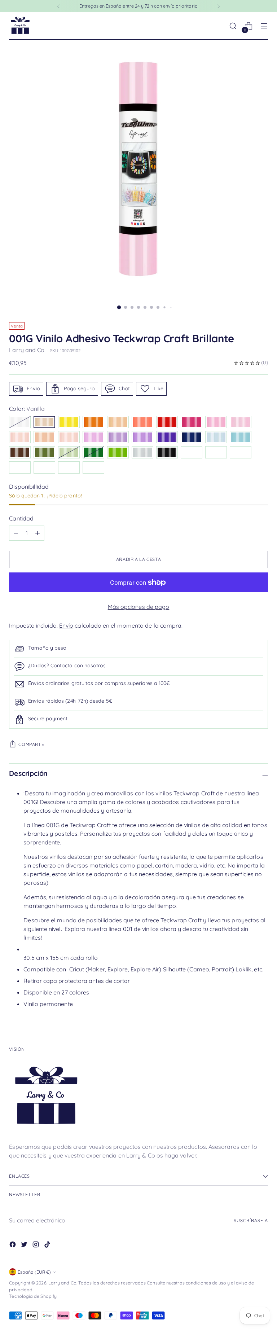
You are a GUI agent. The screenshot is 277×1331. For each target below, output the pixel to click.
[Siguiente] (219, 6)
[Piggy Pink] (20, 437)
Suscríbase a (251, 1220)
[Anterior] (58, 6)
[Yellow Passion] (69, 422)
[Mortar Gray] (142, 452)
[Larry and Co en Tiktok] (48, 1245)
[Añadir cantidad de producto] (15, 533)
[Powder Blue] (240, 437)
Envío (66, 625)
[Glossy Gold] (93, 467)
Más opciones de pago (139, 606)
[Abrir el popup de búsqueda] (233, 26)
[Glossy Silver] (191, 452)
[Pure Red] (167, 422)
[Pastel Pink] (69, 437)
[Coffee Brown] (20, 452)
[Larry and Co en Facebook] (13, 1245)
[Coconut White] (20, 422)
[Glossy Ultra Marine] (240, 452)
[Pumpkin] (93, 422)
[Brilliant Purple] (167, 437)
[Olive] (44, 452)
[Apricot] (118, 422)
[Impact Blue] (191, 437)
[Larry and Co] (20, 26)
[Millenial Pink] (240, 422)
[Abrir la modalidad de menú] (264, 26)
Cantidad (21, 518)
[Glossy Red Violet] (20, 467)
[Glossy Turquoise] (216, 452)
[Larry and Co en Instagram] (36, 1245)
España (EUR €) (34, 1272)
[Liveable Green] (69, 452)
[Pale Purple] (93, 437)
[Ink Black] (167, 452)
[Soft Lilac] (118, 437)
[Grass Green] (93, 452)
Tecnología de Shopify (33, 1296)
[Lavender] (142, 437)
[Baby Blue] (216, 437)
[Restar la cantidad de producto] (37, 533)
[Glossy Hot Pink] (69, 467)
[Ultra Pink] (191, 422)
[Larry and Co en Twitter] (25, 1245)
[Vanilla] (44, 422)
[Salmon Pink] (142, 422)
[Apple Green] (118, 452)
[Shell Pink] (44, 437)
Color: (27, 408)
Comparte (31, 744)
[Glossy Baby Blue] (44, 467)
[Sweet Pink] (216, 422)
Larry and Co (26, 349)
